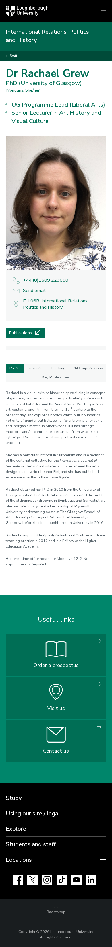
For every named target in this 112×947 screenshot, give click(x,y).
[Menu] (103, 33)
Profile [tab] (15, 368)
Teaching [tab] (58, 368)
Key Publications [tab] (56, 377)
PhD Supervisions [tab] (88, 368)
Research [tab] (36, 368)
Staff (13, 56)
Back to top (56, 911)
